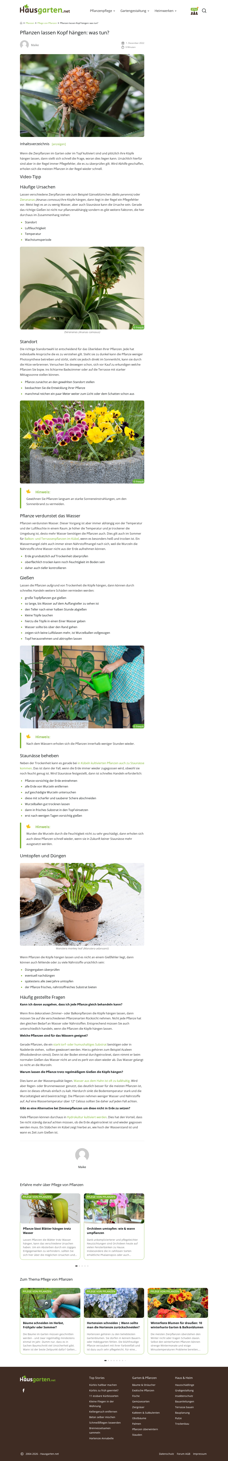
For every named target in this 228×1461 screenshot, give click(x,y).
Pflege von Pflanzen (47, 23)
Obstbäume (139, 1418)
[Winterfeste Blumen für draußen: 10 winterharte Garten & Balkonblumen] (178, 1303)
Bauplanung (182, 1412)
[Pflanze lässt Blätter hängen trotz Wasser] (50, 1209)
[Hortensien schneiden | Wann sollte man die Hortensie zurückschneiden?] (114, 1303)
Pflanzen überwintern (145, 1429)
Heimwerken (164, 11)
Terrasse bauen (184, 1407)
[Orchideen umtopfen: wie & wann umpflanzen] (114, 1209)
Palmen (136, 1423)
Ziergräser (138, 1407)
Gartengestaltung (133, 11)
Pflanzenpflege (101, 11)
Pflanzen (30, 23)
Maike (35, 45)
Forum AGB (183, 1453)
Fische (136, 1396)
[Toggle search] (204, 11)
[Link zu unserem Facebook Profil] (23, 1390)
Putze (178, 1418)
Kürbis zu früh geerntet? (103, 1390)
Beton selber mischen (102, 1417)
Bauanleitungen (184, 1401)
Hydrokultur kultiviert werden (86, 1117)
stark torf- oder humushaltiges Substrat (80, 1044)
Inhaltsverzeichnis (43, 143)
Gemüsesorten (141, 1401)
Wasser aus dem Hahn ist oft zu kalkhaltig (102, 1081)
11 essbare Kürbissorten (103, 1396)
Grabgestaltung (184, 1390)
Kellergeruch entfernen (103, 1411)
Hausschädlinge (184, 1385)
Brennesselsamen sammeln (100, 1430)
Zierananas (27, 200)
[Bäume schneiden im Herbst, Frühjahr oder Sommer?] (50, 1303)
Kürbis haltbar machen (103, 1385)
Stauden (137, 1435)
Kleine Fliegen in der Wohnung (101, 1404)
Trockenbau (182, 1423)
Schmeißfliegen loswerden (105, 1422)
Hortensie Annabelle (101, 1438)
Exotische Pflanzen (143, 1390)
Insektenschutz (184, 1396)
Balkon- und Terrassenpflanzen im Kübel (52, 539)
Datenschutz (166, 1453)
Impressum (200, 1453)
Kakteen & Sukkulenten (146, 1412)
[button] (114, 11)
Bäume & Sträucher (144, 1385)
